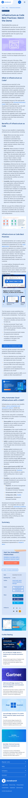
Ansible (19, 495)
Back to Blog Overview (10, 570)
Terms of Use (12, 785)
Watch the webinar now (12, 346)
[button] (14, 281)
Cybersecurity (19, 787)
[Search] (19, 2)
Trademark (12, 787)
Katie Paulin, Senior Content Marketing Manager (17, 582)
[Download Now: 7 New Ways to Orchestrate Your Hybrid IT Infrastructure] (14, 386)
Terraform (19, 470)
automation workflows (20, 506)
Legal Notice (5, 785)
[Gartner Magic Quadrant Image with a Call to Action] (14, 624)
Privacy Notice (20, 785)
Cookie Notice (5, 787)
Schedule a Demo (11, 562)
